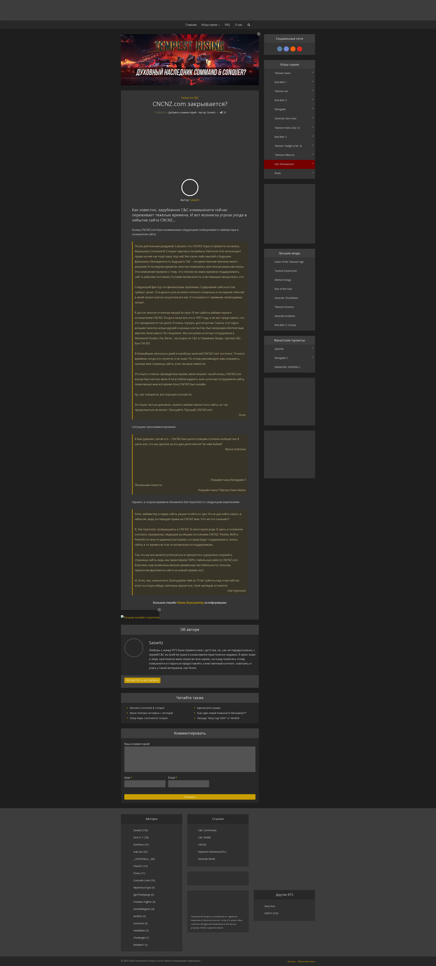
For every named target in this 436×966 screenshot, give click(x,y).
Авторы (291, 961)
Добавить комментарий (182, 112)
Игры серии (209, 25)
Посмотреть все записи (142, 680)
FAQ (227, 25)
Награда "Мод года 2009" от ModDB (218, 718)
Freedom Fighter (142, 901)
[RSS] (292, 48)
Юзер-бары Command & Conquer (149, 718)
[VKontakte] (279, 48)
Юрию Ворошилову (190, 602)
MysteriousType (142, 887)
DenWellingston (142, 909)
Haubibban (139, 930)
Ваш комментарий (137, 744)
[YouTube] (299, 48)
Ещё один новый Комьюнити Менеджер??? (221, 713)
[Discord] (286, 48)
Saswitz (211, 112)
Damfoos (138, 844)
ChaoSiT (138, 866)
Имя (128, 778)
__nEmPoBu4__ (141, 858)
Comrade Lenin (141, 880)
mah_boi (138, 851)
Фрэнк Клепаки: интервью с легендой (151, 713)
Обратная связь (306, 961)
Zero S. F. (138, 837)
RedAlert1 (138, 944)
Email (172, 778)
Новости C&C (190, 98)
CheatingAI (139, 937)
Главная (190, 25)
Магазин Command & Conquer (147, 707)
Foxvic (136, 873)
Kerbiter (137, 916)
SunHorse (138, 923)
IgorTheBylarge (141, 894)
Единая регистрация (208, 707)
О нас (238, 25)
